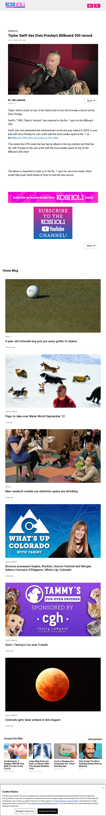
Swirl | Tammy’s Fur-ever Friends (26, 644)
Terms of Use (60, 801)
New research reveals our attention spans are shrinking (41, 491)
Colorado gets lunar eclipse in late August (32, 719)
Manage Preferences (25, 811)
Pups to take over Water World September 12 (35, 416)
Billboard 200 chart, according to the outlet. (36, 137)
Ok (103, 788)
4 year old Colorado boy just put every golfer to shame (41, 341)
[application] (53, 69)
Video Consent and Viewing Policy (45, 803)
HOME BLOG (13, 31)
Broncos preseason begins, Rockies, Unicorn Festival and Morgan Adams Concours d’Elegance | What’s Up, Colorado (48, 568)
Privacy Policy (73, 801)
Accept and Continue (47, 811)
